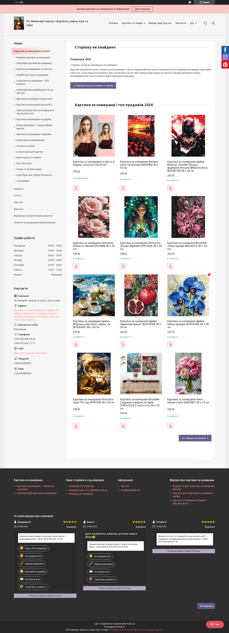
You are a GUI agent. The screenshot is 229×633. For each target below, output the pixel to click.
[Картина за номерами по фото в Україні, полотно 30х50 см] (94, 135)
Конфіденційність (130, 490)
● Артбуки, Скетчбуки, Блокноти (34, 175)
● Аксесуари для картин (29, 151)
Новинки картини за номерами (33, 57)
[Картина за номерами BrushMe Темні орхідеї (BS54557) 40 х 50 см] (188, 217)
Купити (76, 188)
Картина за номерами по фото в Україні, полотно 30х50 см (93, 163)
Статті (17, 195)
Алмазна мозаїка (25, 146)
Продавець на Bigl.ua (114, 627)
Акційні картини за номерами (32, 75)
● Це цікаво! (22, 181)
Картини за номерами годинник (33, 134)
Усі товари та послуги (194, 438)
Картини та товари (132, 23)
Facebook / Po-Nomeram (81, 486)
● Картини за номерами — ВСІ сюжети (32, 82)
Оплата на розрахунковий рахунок (35, 222)
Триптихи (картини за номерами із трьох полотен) (35, 112)
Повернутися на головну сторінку (94, 85)
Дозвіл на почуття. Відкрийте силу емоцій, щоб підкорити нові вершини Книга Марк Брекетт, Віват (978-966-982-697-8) (183, 539)
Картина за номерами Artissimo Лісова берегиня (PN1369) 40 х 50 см (141, 245)
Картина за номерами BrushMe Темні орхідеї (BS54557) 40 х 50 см (187, 245)
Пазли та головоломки (29, 169)
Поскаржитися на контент (122, 630)
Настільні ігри (24, 163)
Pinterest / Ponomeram (81, 494)
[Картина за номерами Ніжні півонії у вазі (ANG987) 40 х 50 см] (188, 373)
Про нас (18, 202)
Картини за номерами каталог (32, 51)
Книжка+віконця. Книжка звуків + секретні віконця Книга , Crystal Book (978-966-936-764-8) (113, 545)
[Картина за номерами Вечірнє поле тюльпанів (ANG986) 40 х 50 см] (141, 135)
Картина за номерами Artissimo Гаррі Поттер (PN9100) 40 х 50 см (93, 401)
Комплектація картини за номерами (36, 493)
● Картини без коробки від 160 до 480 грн (34, 91)
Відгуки (18, 209)
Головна (113, 23)
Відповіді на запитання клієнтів (33, 215)
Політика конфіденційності (149, 630)
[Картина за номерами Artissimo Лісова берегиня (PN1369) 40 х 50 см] (141, 217)
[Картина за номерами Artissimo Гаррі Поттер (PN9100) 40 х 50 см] (94, 373)
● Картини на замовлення (30, 140)
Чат (217, 624)
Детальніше (142, 8)
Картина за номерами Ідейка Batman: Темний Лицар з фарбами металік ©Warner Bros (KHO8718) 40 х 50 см (187, 166)
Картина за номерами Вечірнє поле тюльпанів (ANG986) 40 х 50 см (139, 164)
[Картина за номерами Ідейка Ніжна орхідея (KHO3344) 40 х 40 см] (188, 295)
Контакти (181, 23)
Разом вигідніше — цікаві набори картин (34, 127)
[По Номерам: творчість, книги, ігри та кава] (19, 23)
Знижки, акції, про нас (160, 23)
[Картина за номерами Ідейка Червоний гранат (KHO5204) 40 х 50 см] (141, 295)
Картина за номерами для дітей (34, 104)
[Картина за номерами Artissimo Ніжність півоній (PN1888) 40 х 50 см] (94, 217)
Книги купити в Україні (28, 157)
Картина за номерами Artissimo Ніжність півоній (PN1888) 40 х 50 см (94, 245)
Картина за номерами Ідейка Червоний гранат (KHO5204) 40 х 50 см (140, 324)
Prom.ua (131, 624)
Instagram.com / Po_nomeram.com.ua (88, 490)
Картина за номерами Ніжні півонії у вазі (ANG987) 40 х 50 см (188, 401)
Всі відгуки (206, 606)
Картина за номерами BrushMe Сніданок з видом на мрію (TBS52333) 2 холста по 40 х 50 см (139, 404)
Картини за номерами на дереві (33, 119)
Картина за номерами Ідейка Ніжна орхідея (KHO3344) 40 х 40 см (188, 324)
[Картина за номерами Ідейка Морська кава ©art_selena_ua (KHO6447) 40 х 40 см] (94, 295)
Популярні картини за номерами (34, 63)
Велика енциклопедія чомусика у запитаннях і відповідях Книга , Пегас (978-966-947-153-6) (42, 537)
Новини (18, 188)
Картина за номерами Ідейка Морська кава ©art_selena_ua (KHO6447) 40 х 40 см (91, 324)
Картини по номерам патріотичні (34, 98)
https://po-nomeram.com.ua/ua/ (30, 353)
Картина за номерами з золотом (34, 69)
